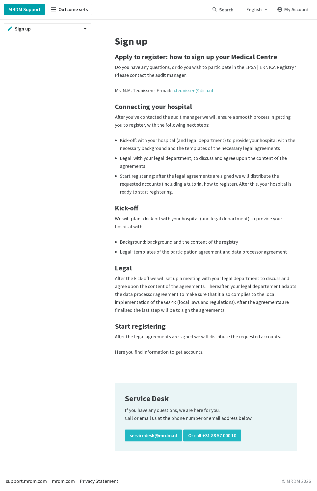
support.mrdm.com (26, 481)
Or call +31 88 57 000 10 (212, 435)
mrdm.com (63, 481)
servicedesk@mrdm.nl (153, 435)
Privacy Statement (99, 481)
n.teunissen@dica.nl (192, 90)
